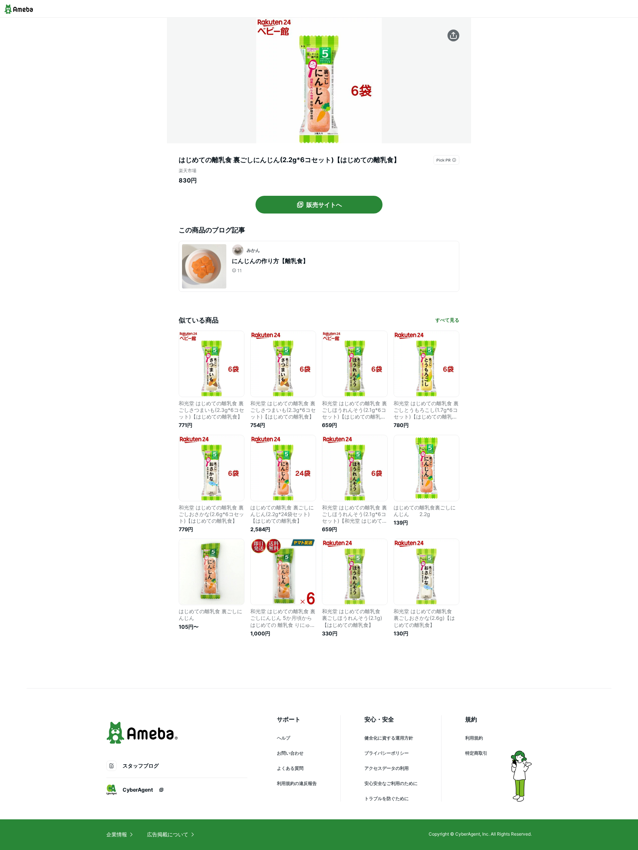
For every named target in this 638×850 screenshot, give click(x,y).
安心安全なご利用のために (391, 783)
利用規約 (474, 738)
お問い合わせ (290, 753)
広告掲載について (167, 834)
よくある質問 (290, 768)
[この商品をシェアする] (453, 35)
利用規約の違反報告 (297, 783)
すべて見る (447, 320)
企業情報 (116, 834)
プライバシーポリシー (386, 753)
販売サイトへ (324, 204)
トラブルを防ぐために (386, 798)
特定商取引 (476, 753)
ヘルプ (283, 738)
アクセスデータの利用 (386, 768)
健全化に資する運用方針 (388, 738)
